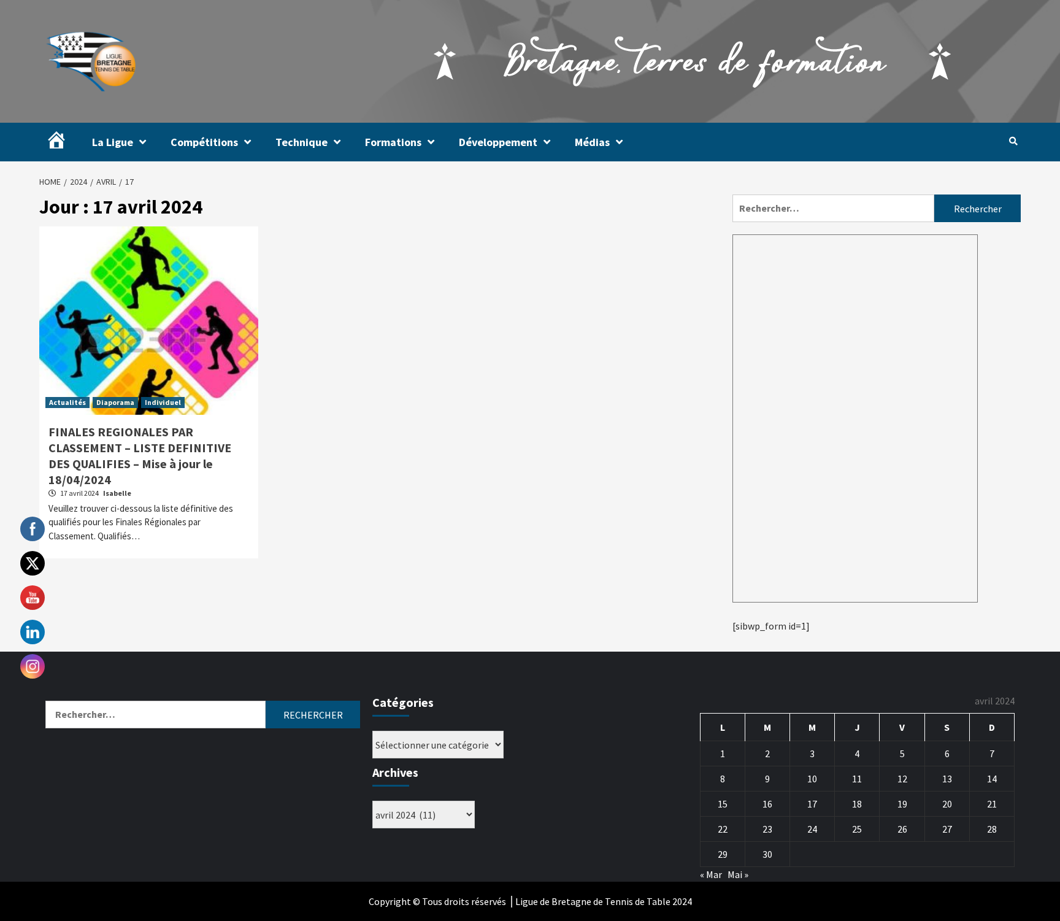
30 (767, 854)
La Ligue (112, 142)
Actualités (67, 402)
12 (902, 779)
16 (767, 804)
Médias (592, 142)
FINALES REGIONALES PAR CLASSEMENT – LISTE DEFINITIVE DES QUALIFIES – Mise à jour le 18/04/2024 (139, 455)
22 (723, 829)
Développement (498, 142)
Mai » (738, 874)
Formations (393, 142)
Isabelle (117, 493)
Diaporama (115, 402)
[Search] (1013, 141)
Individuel (163, 402)
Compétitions (204, 142)
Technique (301, 142)
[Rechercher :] (833, 208)
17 (812, 804)
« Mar (711, 874)
